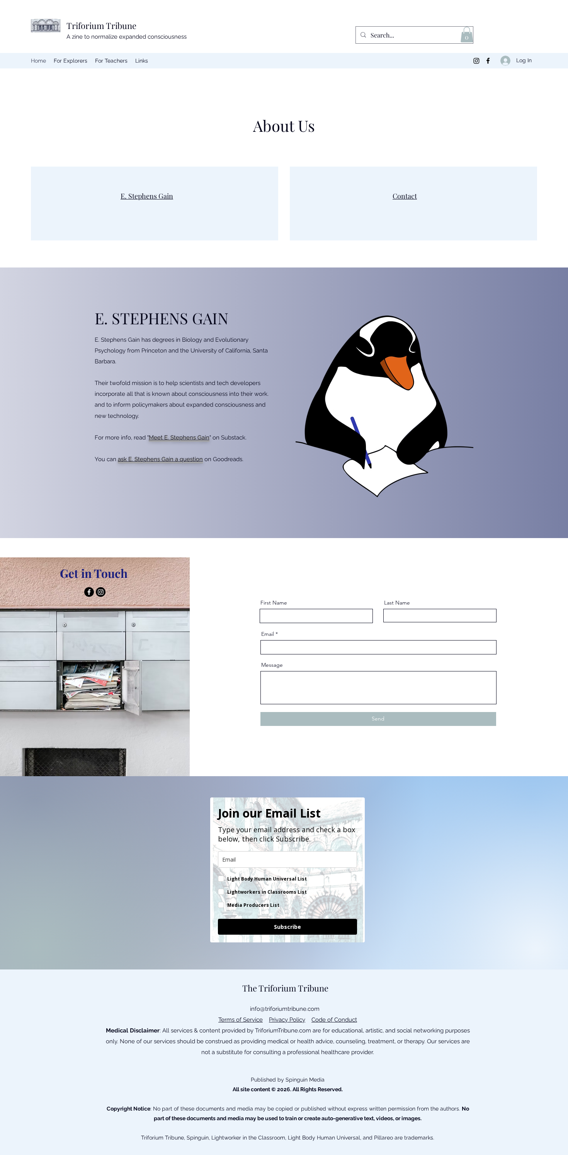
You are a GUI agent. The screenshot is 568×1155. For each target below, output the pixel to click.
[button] (466, 35)
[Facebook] (488, 61)
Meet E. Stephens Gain (179, 437)
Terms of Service (240, 1019)
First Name (273, 602)
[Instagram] (476, 61)
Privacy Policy (287, 1019)
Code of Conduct (334, 1019)
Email (267, 634)
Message (272, 665)
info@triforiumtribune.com (285, 1008)
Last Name (397, 602)
